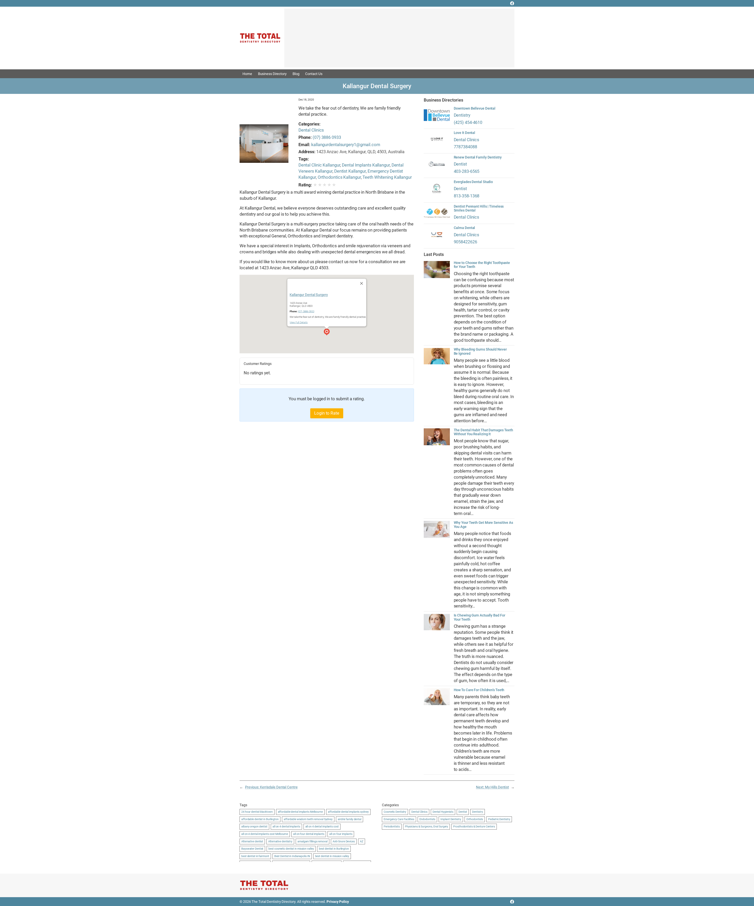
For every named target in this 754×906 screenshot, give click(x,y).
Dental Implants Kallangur (366, 165)
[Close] (361, 283)
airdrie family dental (349, 819)
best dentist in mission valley (332, 856)
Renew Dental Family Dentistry (478, 157)
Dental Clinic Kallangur (319, 165)
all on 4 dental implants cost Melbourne (264, 833)
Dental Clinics (311, 130)
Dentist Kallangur (350, 171)
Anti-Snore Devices (344, 841)
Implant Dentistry (450, 819)
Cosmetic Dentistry (395, 811)
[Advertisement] (399, 39)
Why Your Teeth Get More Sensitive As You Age (483, 525)
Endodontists (427, 819)
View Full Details (298, 322)
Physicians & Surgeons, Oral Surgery (426, 826)
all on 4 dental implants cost (322, 826)
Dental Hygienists (443, 811)
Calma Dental (464, 228)
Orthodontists (474, 819)
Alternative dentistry (280, 841)
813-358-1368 (466, 195)
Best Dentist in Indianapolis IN (292, 856)
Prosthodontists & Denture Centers (474, 826)
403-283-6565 (466, 171)
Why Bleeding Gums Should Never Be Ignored (480, 351)
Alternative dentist (252, 841)
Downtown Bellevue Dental (475, 108)
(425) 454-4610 (468, 122)
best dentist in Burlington (334, 848)
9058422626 (465, 241)
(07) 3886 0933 (327, 137)
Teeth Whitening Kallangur (387, 177)
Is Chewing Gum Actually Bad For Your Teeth (479, 617)
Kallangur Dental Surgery (309, 295)
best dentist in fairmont (255, 856)
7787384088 (465, 146)
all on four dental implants (308, 833)
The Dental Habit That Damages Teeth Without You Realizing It (483, 432)
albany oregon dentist (254, 826)
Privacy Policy (338, 902)
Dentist (460, 164)
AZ (361, 841)
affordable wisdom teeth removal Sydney (308, 819)
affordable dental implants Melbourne (300, 811)
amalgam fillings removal (312, 841)
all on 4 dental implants (286, 826)
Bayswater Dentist (252, 848)
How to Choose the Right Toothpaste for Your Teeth (482, 265)
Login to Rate (326, 413)
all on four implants (340, 833)
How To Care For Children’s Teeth (479, 690)
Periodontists (392, 826)
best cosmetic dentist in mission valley (291, 848)
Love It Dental (464, 133)
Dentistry (462, 115)
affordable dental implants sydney (348, 811)
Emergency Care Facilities (399, 819)
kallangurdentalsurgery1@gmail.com (345, 144)
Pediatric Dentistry (499, 819)
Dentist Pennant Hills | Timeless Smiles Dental (479, 208)
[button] (327, 332)
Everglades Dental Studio (473, 182)
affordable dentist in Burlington (260, 819)
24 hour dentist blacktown (257, 811)
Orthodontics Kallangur (339, 177)
